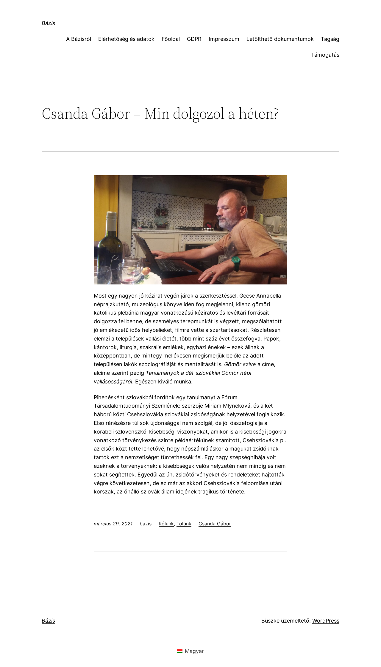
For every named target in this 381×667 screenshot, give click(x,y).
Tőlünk (184, 524)
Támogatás (325, 55)
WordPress (325, 621)
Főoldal (171, 39)
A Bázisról (78, 39)
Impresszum (224, 39)
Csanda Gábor (215, 524)
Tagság (330, 39)
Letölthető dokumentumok (280, 39)
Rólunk (166, 524)
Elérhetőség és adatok (126, 39)
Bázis (48, 23)
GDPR (194, 39)
